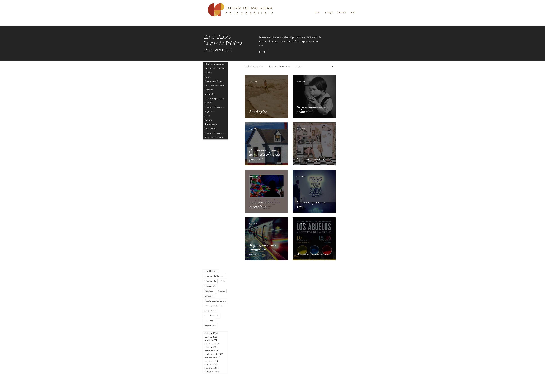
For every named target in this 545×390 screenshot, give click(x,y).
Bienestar (209, 296)
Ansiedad (209, 291)
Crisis (223, 281)
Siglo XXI (209, 320)
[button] (341, 12)
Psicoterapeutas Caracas (216, 301)
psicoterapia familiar (214, 306)
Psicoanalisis (210, 286)
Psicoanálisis (210, 325)
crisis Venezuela (212, 315)
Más (298, 66)
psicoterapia (210, 281)
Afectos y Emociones (279, 66)
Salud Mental (210, 271)
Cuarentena (210, 310)
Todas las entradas (254, 66)
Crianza (221, 291)
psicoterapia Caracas (214, 276)
